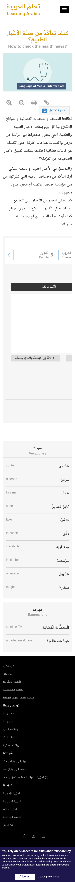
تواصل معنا (9, 713)
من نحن (7, 674)
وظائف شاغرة (10, 729)
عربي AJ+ (8, 825)
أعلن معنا (8, 721)
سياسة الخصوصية (13, 690)
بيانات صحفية (11, 745)
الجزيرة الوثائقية (12, 817)
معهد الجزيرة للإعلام (14, 769)
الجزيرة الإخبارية (11, 793)
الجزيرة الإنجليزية (12, 801)
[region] (37, 864)
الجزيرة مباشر (10, 809)
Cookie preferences (48, 877)
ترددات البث (10, 737)
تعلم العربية (23, 10)
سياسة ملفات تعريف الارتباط (18, 697)
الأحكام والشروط (12, 682)
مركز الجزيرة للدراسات (14, 761)
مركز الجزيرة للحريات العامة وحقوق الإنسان (26, 777)
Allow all (24, 876)
